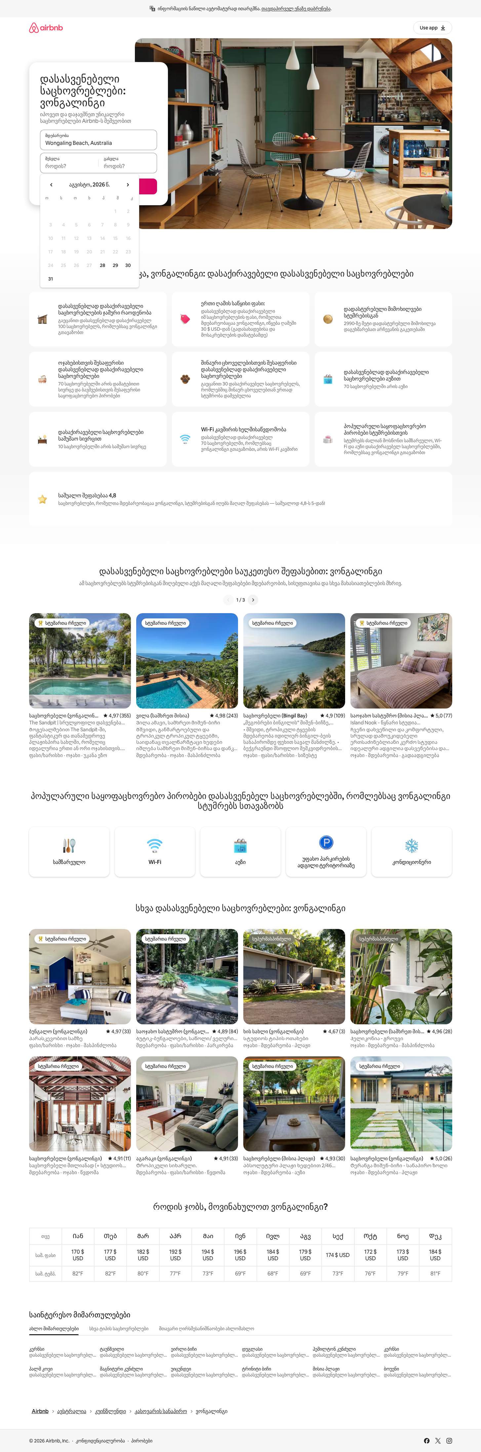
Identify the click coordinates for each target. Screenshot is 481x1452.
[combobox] (98, 143)
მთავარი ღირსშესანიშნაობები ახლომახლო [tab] (206, 1329)
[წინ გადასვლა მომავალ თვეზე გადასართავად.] (128, 185)
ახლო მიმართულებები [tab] (54, 1329)
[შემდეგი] (253, 600)
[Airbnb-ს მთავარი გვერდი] (46, 27)
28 (102, 265)
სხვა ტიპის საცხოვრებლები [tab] (118, 1329)
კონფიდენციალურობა (100, 1441)
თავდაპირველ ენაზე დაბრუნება (296, 9)
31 (50, 279)
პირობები (141, 1441)
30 (128, 265)
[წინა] (228, 600)
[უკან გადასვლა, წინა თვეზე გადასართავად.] (52, 185)
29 (115, 265)
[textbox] (69, 166)
